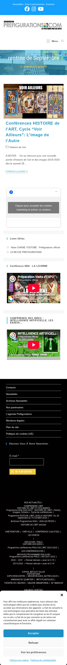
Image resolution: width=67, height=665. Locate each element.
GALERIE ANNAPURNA (37, 583)
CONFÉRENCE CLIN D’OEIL (47, 531)
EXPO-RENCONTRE (16, 576)
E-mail (14, 455)
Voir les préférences (33, 652)
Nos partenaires (14, 407)
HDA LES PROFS (46, 521)
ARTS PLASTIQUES (45, 579)
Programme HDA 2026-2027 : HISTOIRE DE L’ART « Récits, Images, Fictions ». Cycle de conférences (33, 511)
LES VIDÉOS (33, 535)
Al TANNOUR (57, 583)
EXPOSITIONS (33, 574)
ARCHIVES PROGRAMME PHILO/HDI (33, 554)
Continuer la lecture (17, 171)
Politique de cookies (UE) (19, 433)
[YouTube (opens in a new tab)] (40, 8)
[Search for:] (61, 41)
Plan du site (12, 427)
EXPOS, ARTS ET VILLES (33, 572)
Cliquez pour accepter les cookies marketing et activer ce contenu (33, 207)
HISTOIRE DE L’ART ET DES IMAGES (33, 508)
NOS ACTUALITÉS (32, 502)
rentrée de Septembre (36, 66)
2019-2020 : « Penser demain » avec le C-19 (33, 563)
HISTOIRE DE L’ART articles (33, 525)
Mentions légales (15, 420)
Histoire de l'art (18, 147)
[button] (62, 595)
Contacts (11, 387)
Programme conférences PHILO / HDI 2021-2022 (32, 556)
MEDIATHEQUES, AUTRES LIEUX (43, 576)
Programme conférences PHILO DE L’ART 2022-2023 (32, 547)
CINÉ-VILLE (27, 531)
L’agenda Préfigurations (19, 414)
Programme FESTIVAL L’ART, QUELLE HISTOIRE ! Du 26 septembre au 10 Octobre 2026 (33, 517)
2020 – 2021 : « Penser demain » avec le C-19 (32, 560)
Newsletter (12, 394)
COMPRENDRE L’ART (33, 506)
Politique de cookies (19, 660)
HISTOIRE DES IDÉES (32, 544)
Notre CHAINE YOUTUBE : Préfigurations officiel (35, 247)
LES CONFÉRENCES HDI (32, 551)
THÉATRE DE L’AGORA (14, 583)
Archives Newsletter (16, 400)
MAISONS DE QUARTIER (22, 579)
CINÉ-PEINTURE (12, 531)
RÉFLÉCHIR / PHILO (34, 542)
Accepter (33, 633)
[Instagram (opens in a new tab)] (34, 8)
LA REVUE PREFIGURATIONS (26, 252)
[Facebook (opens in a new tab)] (27, 8)
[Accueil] (21, 66)
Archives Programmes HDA (24, 521)
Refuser (33, 642)
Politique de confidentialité (43, 660)
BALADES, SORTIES (33, 590)
